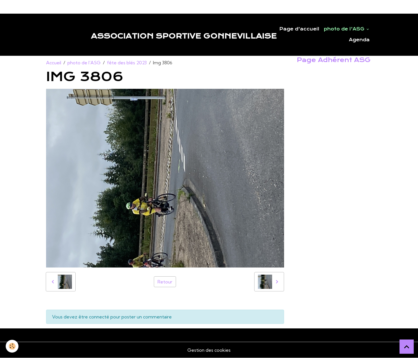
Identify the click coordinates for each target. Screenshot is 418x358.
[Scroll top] (407, 347)
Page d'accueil (299, 29)
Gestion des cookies (209, 350)
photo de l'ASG (345, 29)
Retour (165, 282)
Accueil (53, 62)
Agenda (359, 39)
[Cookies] (12, 346)
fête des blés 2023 (127, 62)
